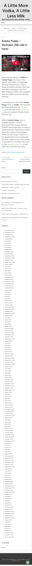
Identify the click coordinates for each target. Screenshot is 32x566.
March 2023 (8, 249)
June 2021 (8, 294)
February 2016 (9, 430)
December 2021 (9, 281)
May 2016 (7, 424)
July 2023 (8, 241)
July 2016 (7, 420)
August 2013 (8, 494)
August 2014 (8, 469)
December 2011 (9, 537)
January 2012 (9, 535)
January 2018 (9, 381)
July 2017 (7, 394)
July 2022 (8, 266)
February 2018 (9, 379)
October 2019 (9, 337)
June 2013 (8, 498)
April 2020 (8, 324)
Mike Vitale (5, 208)
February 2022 (9, 277)
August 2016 (8, 418)
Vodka (17, 52)
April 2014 (8, 477)
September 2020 (10, 313)
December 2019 (9, 332)
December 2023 (9, 230)
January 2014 (9, 484)
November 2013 (9, 488)
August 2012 (8, 520)
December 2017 (9, 383)
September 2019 (10, 339)
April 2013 (8, 503)
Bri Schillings (5, 202)
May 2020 (8, 322)
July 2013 (8, 496)
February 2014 (9, 481)
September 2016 (10, 415)
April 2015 (8, 452)
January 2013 (9, 509)
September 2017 (10, 390)
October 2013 (9, 490)
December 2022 (9, 256)
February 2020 (9, 328)
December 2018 (9, 358)
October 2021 (9, 286)
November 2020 (9, 309)
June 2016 (8, 422)
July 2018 (7, 369)
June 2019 (8, 345)
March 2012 (8, 530)
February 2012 (9, 533)
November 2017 (9, 386)
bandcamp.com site (15, 144)
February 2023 (9, 251)
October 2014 (9, 464)
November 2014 (9, 462)
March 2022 (8, 275)
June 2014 (8, 473)
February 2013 (9, 507)
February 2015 (9, 456)
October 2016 (9, 413)
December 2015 (9, 435)
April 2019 (8, 349)
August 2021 (8, 290)
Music (4, 37)
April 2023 (8, 247)
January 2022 (9, 279)
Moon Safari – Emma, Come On (11, 187)
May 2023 (8, 245)
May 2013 (8, 501)
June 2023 (8, 243)
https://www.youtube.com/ (15, 152)
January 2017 (9, 407)
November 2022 (9, 258)
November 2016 (9, 411)
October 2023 (9, 234)
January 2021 (9, 305)
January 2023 (9, 254)
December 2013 (9, 486)
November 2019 (9, 334)
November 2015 (9, 437)
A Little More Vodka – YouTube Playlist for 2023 (15, 184)
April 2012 (8, 528)
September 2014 (10, 466)
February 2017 (9, 405)
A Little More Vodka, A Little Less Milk (16, 10)
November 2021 (9, 283)
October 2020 (9, 311)
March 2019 (8, 352)
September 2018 (10, 364)
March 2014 (8, 479)
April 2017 (8, 401)
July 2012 (7, 522)
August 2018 (8, 366)
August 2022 (8, 264)
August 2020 (8, 315)
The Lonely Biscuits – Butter (8, 160)
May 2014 (8, 475)
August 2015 (8, 443)
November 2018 (9, 360)
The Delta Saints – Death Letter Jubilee (24, 160)
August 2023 (8, 239)
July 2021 (7, 292)
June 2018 (8, 371)
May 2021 (7, 296)
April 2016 (8, 426)
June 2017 (8, 396)
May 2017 (7, 398)
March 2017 (8, 403)
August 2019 (8, 341)
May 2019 (7, 347)
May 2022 (8, 271)
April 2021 (8, 298)
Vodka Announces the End (9, 181)
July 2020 (8, 317)
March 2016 (8, 428)
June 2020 (8, 320)
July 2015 (7, 445)
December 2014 (9, 460)
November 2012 (9, 513)
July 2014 (8, 471)
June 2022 (8, 269)
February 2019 (9, 354)
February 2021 (9, 303)
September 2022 (10, 262)
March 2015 (8, 454)
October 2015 (9, 439)
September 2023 (10, 237)
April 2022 (8, 273)
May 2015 (7, 449)
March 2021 (8, 300)
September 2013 (10, 492)
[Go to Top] (28, 562)
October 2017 (9, 388)
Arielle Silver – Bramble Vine (19, 214)
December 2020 (9, 307)
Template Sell (16, 560)
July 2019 (7, 343)
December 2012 (9, 511)
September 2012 (10, 518)
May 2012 (7, 526)
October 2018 (9, 362)
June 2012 (8, 524)
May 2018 (7, 373)
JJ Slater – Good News (8, 190)
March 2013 (8, 505)
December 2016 (9, 409)
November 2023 (9, 232)
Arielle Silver (5, 214)
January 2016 (9, 432)
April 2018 (8, 375)
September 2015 (10, 441)
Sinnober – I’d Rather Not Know (11, 193)
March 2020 (8, 326)
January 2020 (9, 330)
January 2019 (9, 356)
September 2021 (10, 288)
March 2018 (8, 377)
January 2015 (9, 458)
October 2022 (9, 260)
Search (4, 167)
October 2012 (9, 515)
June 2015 (8, 447)
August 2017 (8, 392)
